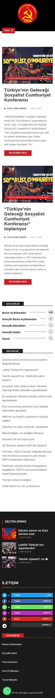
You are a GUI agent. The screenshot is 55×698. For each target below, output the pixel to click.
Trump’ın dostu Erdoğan (16, 479)
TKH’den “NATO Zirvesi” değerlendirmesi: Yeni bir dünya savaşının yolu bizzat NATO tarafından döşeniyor (27, 455)
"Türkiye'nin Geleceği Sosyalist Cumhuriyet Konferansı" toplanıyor (28, 78)
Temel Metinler (9, 680)
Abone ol (46, 619)
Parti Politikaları (10, 671)
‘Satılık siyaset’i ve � (33, 559)
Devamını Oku (18, 153)
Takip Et (47, 601)
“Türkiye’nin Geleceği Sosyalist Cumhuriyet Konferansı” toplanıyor (24, 218)
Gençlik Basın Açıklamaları (19, 319)
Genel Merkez (20, 108)
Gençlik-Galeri (11, 332)
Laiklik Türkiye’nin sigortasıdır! (20, 369)
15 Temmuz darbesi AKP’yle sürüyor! (24, 445)
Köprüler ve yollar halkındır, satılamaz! (25, 426)
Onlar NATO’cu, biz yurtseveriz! (21, 486)
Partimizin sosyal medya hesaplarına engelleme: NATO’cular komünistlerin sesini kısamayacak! (24, 469)
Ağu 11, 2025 (35, 108)
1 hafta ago (24, 537)
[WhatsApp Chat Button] (7, 691)
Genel (6, 338)
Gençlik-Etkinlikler (14, 325)
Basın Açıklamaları (14, 312)
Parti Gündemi (9, 662)
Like (49, 595)
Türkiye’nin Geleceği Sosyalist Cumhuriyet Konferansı (27, 94)
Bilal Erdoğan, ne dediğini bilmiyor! (23, 433)
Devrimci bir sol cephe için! (18, 439)
